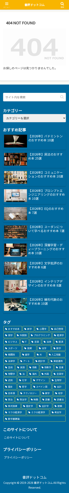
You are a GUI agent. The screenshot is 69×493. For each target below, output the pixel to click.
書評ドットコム (35, 5)
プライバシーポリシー (18, 457)
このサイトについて (17, 437)
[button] (62, 97)
